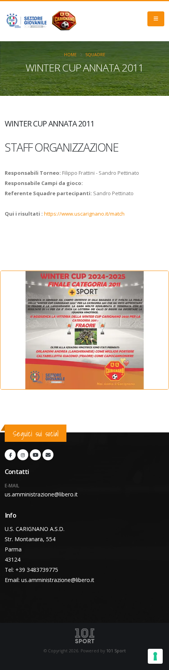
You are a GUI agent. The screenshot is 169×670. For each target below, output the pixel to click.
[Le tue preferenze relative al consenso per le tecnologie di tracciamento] (155, 656)
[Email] (47, 454)
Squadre (95, 54)
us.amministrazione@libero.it (41, 494)
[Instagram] (22, 454)
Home (70, 54)
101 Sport (116, 651)
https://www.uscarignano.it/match (84, 213)
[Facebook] (10, 454)
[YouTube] (35, 454)
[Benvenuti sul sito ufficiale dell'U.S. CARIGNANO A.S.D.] (43, 21)
